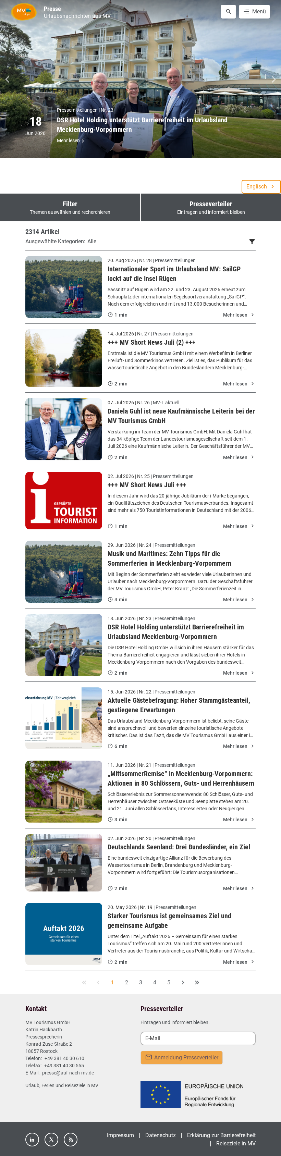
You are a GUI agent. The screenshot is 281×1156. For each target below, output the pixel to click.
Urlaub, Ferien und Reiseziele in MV (61, 1085)
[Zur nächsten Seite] (182, 982)
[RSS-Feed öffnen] (70, 1139)
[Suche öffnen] (228, 12)
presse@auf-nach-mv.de (68, 1072)
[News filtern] (252, 241)
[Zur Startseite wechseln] (24, 11)
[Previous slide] (7, 79)
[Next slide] (274, 79)
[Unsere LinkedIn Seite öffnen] (32, 1139)
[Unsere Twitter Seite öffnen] (51, 1139)
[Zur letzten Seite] (197, 982)
